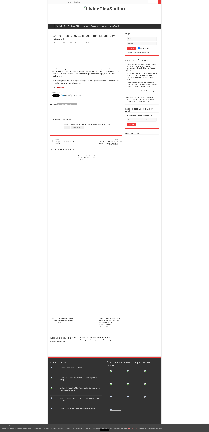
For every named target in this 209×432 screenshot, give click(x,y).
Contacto (78, 2)
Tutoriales (94, 26)
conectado (89, 337)
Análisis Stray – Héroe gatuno (71, 368)
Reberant (56, 43)
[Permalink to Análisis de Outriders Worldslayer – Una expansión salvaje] (54, 380)
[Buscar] (159, 2)
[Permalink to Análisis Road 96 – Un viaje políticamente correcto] (54, 411)
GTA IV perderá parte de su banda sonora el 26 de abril (62, 319)
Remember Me (144, 48)
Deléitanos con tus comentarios (95, 43)
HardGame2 (61, 88)
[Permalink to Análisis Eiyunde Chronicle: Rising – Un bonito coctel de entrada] (54, 401)
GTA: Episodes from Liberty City (67, 104)
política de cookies (132, 428)
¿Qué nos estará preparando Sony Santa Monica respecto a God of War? (108, 142)
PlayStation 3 (79, 43)
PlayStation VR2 (73, 26)
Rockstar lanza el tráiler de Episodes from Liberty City (86, 156)
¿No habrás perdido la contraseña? (138, 52)
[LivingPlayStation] (104, 8)
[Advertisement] (104, 16)
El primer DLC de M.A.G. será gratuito (64, 141)
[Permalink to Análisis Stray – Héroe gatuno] (54, 370)
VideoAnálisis (114, 26)
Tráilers (104, 26)
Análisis (85, 26)
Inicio (51, 26)
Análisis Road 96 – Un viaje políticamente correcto (78, 408)
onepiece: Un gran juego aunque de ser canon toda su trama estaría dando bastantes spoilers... (145, 92)
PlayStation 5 (60, 26)
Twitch (69, 2)
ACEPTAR (104, 430)
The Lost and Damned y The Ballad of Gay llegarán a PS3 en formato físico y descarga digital (109, 321)
